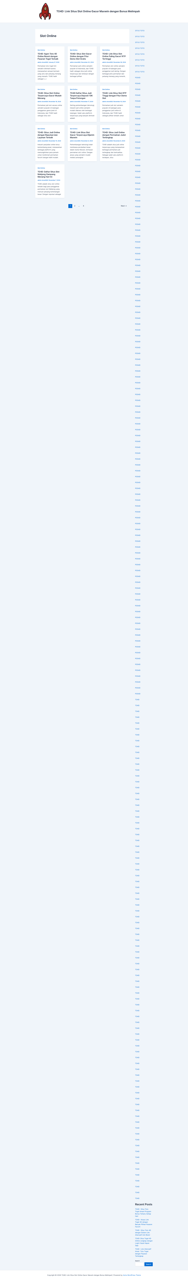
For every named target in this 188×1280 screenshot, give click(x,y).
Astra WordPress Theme (132, 1275)
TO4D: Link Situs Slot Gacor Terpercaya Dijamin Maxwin (82, 135)
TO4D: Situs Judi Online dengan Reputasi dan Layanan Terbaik (49, 135)
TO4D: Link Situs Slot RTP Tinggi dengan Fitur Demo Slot (114, 95)
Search (137, 1261)
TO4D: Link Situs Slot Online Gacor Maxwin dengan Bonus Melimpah (98, 11)
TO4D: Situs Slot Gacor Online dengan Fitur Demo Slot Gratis (81, 56)
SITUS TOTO (139, 31)
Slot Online (41, 50)
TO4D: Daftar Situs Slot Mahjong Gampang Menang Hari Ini (48, 174)
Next (124, 206)
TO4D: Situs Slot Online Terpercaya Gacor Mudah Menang (49, 95)
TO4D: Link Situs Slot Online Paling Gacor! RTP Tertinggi (114, 56)
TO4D (137, 700)
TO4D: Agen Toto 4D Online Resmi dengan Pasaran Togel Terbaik (48, 56)
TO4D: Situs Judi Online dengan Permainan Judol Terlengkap (114, 135)
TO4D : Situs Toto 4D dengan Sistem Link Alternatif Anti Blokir (143, 1232)
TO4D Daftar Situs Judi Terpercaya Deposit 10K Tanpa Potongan (81, 95)
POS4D (137, 78)
